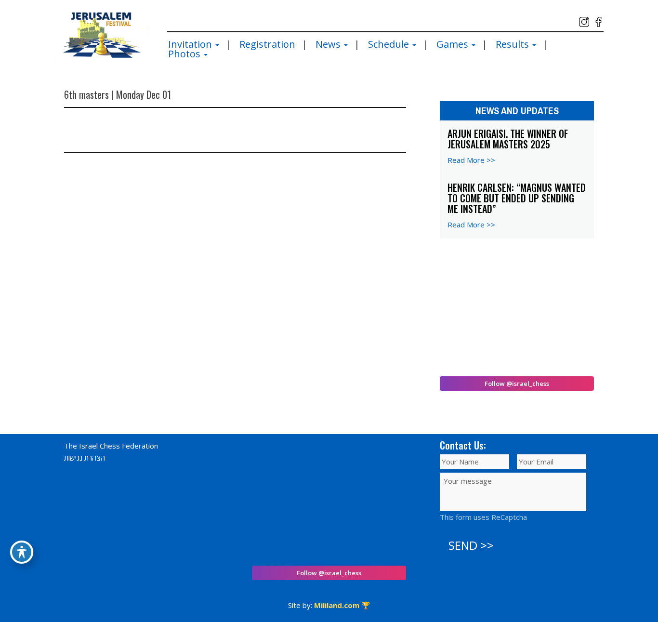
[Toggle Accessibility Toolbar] (21, 552)
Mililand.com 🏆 (342, 605)
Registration (267, 44)
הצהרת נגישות (84, 458)
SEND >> (471, 545)
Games (453, 44)
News (329, 44)
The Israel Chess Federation (111, 445)
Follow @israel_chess (517, 383)
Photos (185, 54)
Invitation (191, 44)
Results (513, 44)
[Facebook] (598, 22)
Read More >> (471, 160)
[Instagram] (584, 22)
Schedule (389, 44)
